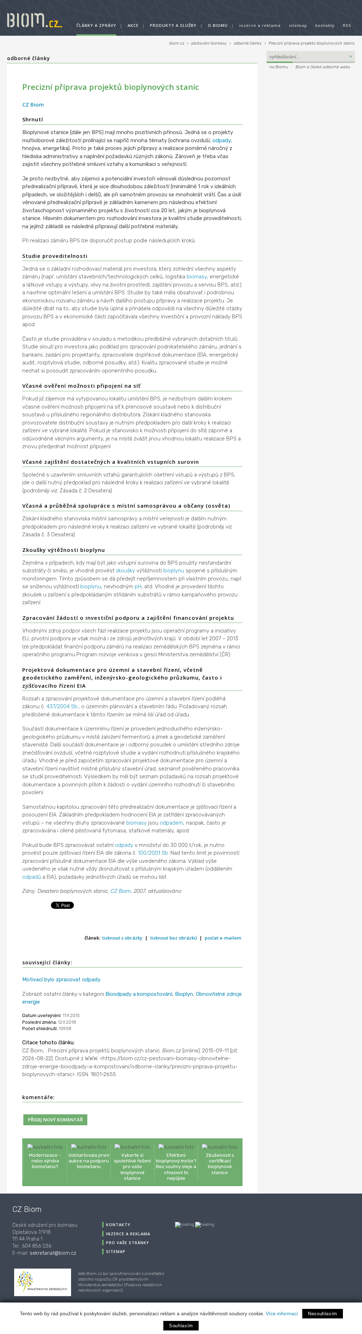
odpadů (31, 877)
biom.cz (176, 43)
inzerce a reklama (260, 25)
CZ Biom (33, 104)
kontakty (325, 25)
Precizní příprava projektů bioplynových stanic (312, 43)
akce (133, 25)
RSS (347, 25)
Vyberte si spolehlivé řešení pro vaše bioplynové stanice (132, 1166)
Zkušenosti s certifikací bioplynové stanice (220, 1163)
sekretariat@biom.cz (53, 1253)
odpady (221, 140)
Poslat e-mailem (223, 938)
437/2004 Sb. (62, 706)
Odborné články (28, 58)
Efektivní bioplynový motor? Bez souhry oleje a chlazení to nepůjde (176, 1166)
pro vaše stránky (127, 1242)
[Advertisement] (311, 119)
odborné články (248, 43)
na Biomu (278, 66)
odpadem (171, 823)
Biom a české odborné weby (323, 66)
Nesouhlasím (322, 1313)
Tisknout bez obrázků (173, 938)
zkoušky (125, 570)
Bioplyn (184, 994)
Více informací (282, 1313)
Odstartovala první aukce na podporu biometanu (89, 1160)
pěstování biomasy (209, 43)
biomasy (197, 276)
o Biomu (218, 25)
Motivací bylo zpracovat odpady (61, 979)
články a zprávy (96, 25)
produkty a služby (173, 25)
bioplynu (173, 570)
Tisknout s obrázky (122, 938)
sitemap (298, 25)
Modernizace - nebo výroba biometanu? (45, 1160)
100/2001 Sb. (153, 853)
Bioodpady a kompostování (138, 994)
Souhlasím (181, 1325)
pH (138, 586)
